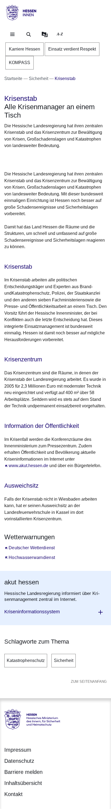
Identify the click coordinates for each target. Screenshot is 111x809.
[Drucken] (50, 158)
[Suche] (28, 34)
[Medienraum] (44, 34)
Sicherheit (63, 660)
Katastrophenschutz (26, 660)
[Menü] (12, 34)
